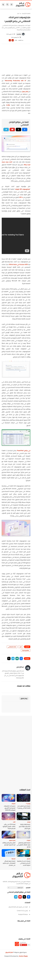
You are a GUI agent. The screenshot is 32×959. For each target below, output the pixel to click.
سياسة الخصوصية (23, 914)
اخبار (18, 13)
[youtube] (12, 129)
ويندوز (28, 822)
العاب (14, 822)
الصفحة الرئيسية (26, 13)
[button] (21, 658)
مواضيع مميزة (25, 650)
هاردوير (28, 859)
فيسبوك (13, 859)
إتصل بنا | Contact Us (22, 910)
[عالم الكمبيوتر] (23, 4)
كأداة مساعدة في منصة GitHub (18, 264)
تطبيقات (13, 804)
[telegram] (6, 129)
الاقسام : (28, 887)
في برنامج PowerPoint (23, 450)
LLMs (8, 105)
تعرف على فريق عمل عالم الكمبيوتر (18, 907)
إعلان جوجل (25, 91)
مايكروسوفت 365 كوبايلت (22, 189)
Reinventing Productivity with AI (15, 80)
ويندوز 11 (28, 804)
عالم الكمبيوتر (9, 952)
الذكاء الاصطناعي (12, 647)
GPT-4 (21, 197)
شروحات (28, 840)
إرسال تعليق (24, 698)
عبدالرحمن (19, 34)
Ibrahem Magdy (23, 956)
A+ (12, 40)
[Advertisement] (16, 60)
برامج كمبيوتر (12, 840)
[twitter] (18, 129)
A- (9, 40)
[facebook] (24, 129)
